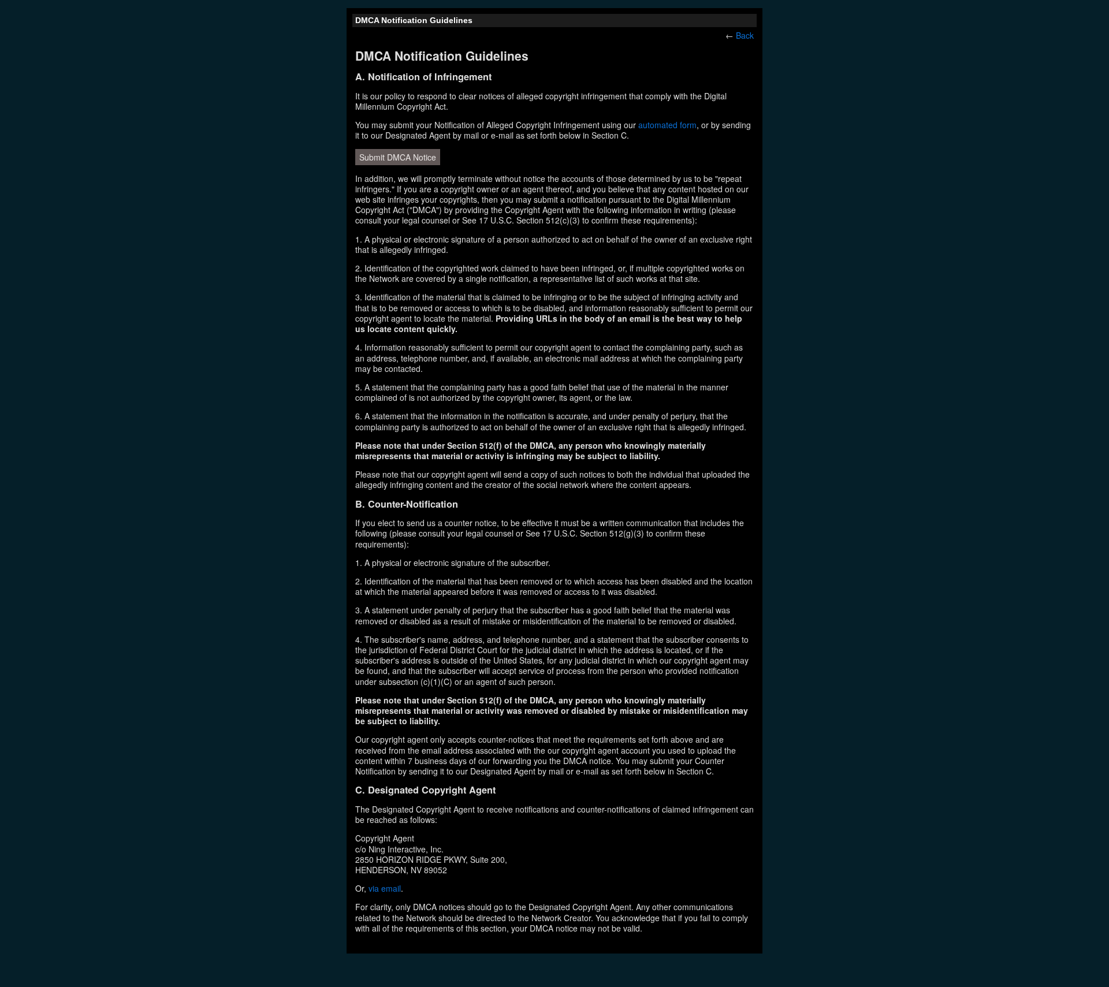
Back (745, 35)
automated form (667, 125)
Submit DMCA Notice (397, 157)
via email (385, 888)
